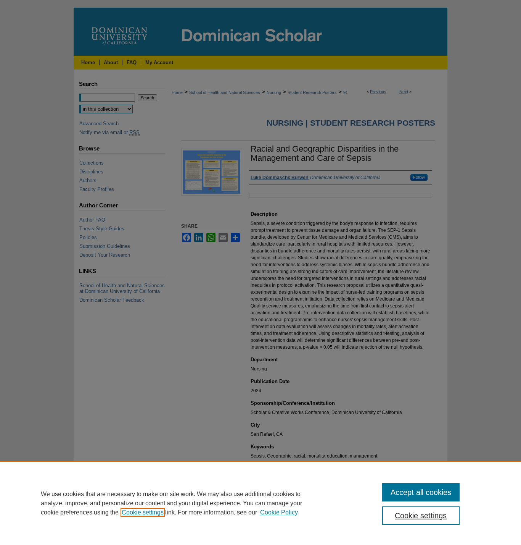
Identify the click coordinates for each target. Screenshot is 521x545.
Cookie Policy (279, 512)
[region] (260, 503)
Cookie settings (143, 512)
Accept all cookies (421, 492)
